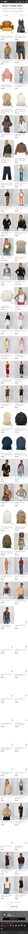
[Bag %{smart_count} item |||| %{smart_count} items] (26, 1)
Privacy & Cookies (21, 932)
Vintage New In (6, 11)
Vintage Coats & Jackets (17, 11)
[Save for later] (12, 33)
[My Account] (19, 1)
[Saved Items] (23, 1)
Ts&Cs (26, 932)
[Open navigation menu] (2, 1)
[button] (1, 925)
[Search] (16, 1)
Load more (14, 906)
